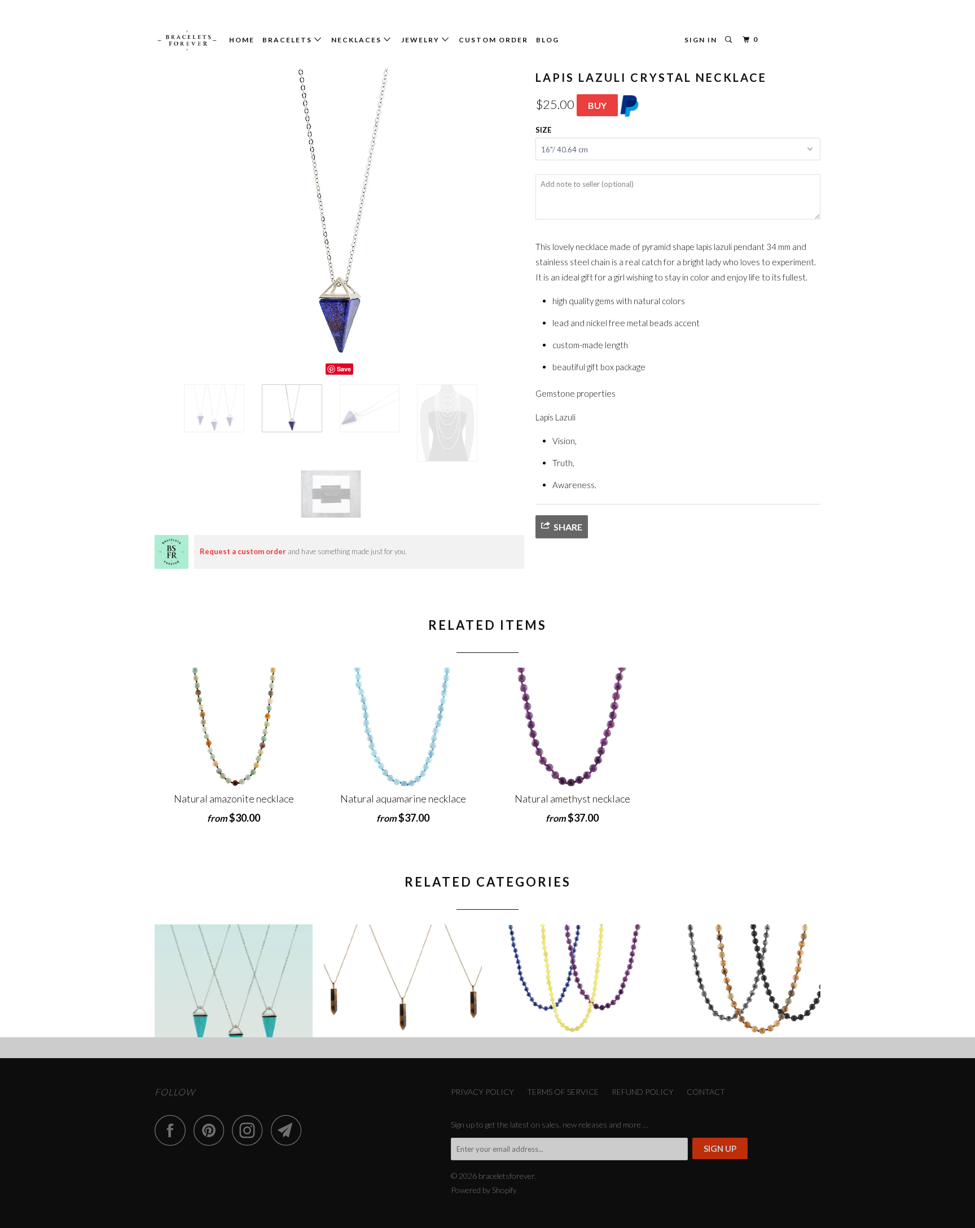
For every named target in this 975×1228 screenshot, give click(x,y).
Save (344, 369)
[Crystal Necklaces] (234, 980)
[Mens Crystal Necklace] (403, 980)
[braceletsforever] (187, 40)
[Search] (729, 39)
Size (543, 129)
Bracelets (288, 40)
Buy (597, 105)
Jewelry (421, 40)
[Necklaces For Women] (572, 980)
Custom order (493, 40)
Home (241, 40)
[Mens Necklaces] (741, 980)
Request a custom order (243, 551)
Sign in (700, 40)
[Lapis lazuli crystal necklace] (339, 214)
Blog (547, 40)
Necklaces (357, 40)
